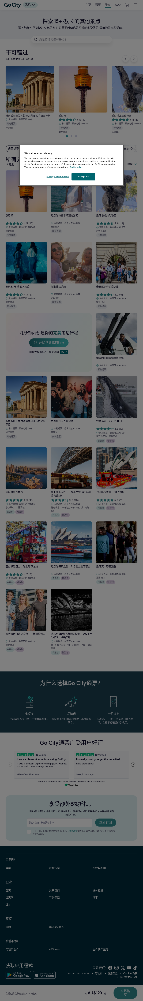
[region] (71, 165)
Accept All (83, 176)
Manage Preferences (58, 176)
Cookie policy (76, 167)
